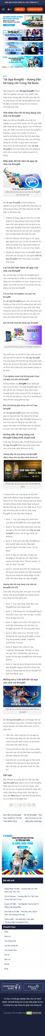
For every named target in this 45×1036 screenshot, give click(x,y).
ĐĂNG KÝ (19, 9)
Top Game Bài (10, 941)
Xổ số (6, 955)
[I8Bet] (9, 9)
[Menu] (3, 9)
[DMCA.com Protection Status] (34, 1013)
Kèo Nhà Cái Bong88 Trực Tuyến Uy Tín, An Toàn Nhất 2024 (12, 818)
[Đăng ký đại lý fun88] (22, 21)
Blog (5, 76)
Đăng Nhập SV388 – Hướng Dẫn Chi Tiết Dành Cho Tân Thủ (20, 890)
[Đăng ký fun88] (22, 854)
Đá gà (6, 964)
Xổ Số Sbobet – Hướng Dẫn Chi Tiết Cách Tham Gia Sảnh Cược (21, 898)
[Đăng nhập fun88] (22, 61)
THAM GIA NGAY (34, 9)
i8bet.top (15, 795)
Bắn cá (7, 959)
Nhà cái (7, 936)
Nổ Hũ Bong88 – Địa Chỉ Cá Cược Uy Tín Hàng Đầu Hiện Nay (33, 818)
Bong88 (22, 383)
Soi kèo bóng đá (11, 945)
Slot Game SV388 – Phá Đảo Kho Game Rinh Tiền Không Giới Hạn (20, 913)
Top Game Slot (10, 950)
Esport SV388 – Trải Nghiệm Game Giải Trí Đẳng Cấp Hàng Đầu (21, 905)
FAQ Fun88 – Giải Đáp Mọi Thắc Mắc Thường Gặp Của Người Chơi (19, 920)
